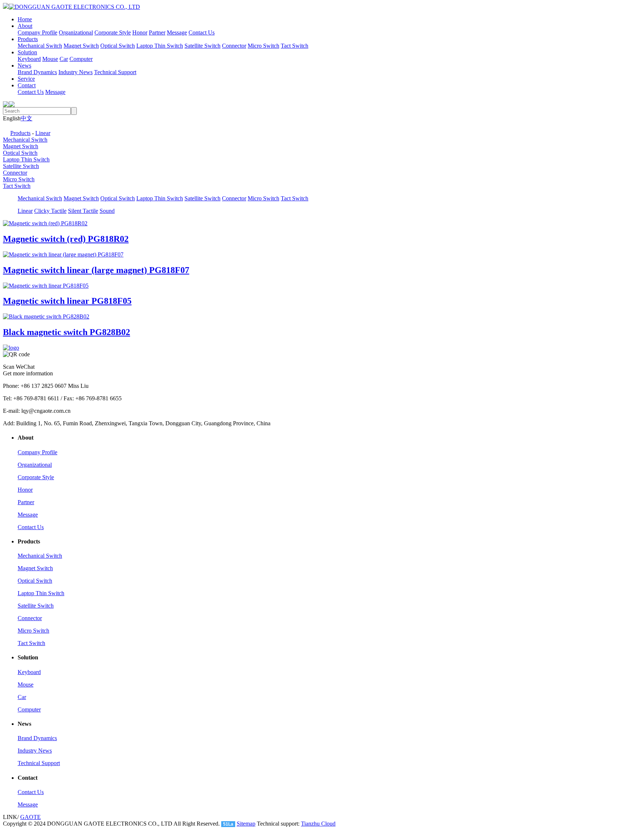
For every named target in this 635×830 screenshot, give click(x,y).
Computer (81, 59)
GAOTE (30, 817)
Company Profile (37, 32)
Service (26, 79)
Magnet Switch (81, 46)
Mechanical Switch (40, 46)
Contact (27, 85)
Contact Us (202, 32)
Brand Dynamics (37, 72)
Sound (107, 211)
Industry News (75, 72)
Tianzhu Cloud (318, 823)
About (25, 26)
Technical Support (115, 72)
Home (25, 19)
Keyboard (29, 59)
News (24, 65)
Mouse (50, 59)
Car (64, 59)
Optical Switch (117, 46)
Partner (157, 32)
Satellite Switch (202, 46)
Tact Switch (294, 46)
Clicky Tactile (50, 211)
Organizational (76, 32)
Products (28, 39)
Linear (42, 133)
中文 (26, 118)
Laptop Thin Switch (159, 46)
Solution (27, 52)
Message (177, 32)
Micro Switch (263, 46)
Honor (139, 32)
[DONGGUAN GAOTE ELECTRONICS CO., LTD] (71, 7)
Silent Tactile (83, 211)
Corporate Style (112, 32)
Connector (234, 46)
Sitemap (246, 823)
